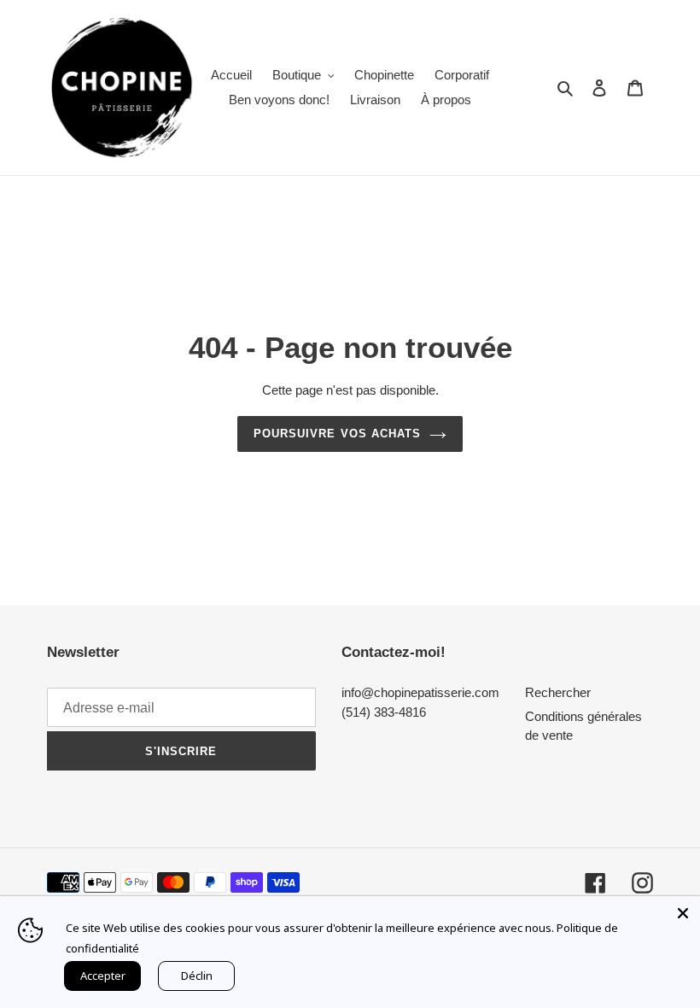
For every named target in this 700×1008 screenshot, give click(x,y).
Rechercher (558, 692)
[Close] (682, 913)
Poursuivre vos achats (337, 433)
